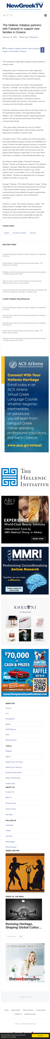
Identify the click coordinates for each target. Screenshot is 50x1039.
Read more (11, 936)
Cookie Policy (15, 1010)
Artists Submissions (13, 778)
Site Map (9, 814)
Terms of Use (11, 809)
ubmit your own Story (15, 762)
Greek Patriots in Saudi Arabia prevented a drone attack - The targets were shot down (23, 264)
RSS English (10, 842)
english (6, 233)
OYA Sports (11, 729)
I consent (40, 1035)
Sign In (8, 757)
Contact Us (10, 792)
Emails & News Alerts (14, 772)
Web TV (9, 797)
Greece (8, 708)
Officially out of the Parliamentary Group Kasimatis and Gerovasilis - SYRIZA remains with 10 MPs (24, 273)
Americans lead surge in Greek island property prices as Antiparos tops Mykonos (24, 316)
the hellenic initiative (19, 233)
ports (9, 724)
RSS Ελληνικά (11, 847)
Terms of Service (28, 1010)
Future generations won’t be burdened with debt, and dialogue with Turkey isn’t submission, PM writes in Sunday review (25, 291)
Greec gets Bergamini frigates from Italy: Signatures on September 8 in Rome (24, 255)
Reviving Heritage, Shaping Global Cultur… (24, 925)
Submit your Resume (14, 767)
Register (9, 751)
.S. (8, 713)
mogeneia (11, 719)
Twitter (8, 830)
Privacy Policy (11, 803)
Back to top (26, 997)
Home (7, 1010)
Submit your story (30, 1014)
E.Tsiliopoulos (33, 37)
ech (7, 735)
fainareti (33, 233)
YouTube (9, 836)
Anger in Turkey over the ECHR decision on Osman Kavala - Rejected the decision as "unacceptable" (22, 282)
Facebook (9, 825)
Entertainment (11, 740)
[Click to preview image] (25, 50)
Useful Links (10, 783)
